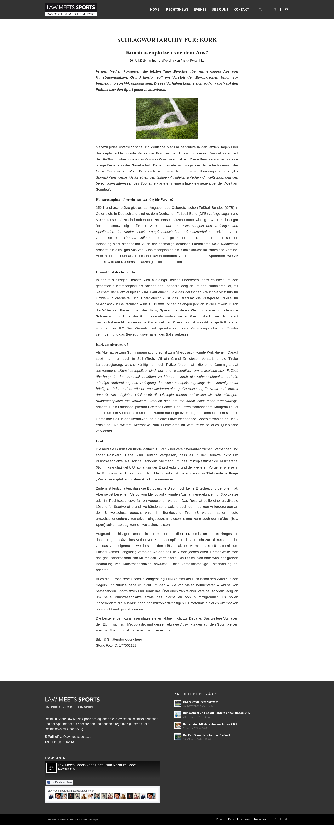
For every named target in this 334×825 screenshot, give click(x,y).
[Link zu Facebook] (281, 9)
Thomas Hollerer (137, 238)
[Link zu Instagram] (275, 9)
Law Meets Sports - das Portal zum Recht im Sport (97, 765)
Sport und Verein (161, 60)
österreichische (130, 147)
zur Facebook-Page (61, 782)
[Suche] (260, 9)
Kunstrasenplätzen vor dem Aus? (167, 52)
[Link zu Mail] (286, 9)
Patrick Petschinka (192, 60)
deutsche (158, 147)
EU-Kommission (194, 534)
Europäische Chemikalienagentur (136, 579)
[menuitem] (154, 9)
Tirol (149, 358)
